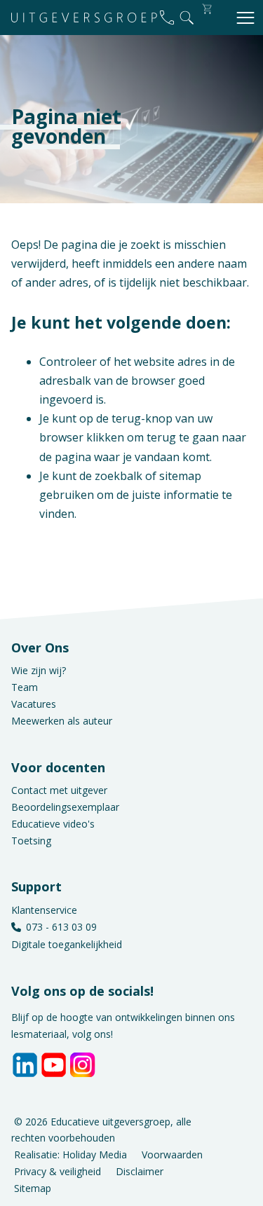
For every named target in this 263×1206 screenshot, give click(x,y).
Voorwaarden (172, 1154)
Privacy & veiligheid (57, 1170)
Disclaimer (139, 1170)
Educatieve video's (53, 823)
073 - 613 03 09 (61, 926)
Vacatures (33, 704)
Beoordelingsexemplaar (65, 807)
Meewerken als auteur (61, 720)
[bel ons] (167, 17)
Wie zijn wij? (38, 670)
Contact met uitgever (59, 790)
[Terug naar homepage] (84, 17)
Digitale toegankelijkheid (66, 944)
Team (24, 687)
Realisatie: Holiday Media (70, 1154)
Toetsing (31, 840)
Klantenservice (44, 910)
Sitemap (32, 1187)
